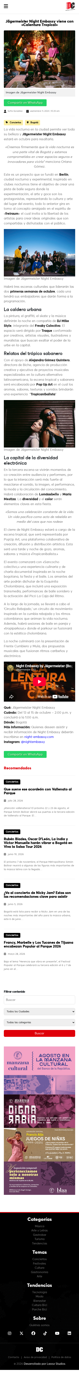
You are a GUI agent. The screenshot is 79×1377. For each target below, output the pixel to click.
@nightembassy (33, 742)
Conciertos (39, 1259)
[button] (6, 6)
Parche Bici (39, 1309)
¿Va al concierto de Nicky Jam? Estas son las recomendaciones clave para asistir (37, 894)
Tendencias (39, 1243)
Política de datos (61, 1357)
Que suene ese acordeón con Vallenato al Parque (38, 791)
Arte (39, 1276)
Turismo (40, 1239)
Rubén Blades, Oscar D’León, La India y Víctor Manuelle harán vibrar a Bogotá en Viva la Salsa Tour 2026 (38, 843)
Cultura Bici (39, 1305)
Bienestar (39, 1301)
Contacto (13, 1357)
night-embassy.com (39, 737)
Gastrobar (39, 1235)
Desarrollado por (44, 1363)
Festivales (39, 1263)
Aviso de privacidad (35, 1357)
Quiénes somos (39, 1325)
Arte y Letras (39, 1230)
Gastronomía (39, 1272)
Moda (39, 1296)
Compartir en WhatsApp (25, 102)
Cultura (39, 1267)
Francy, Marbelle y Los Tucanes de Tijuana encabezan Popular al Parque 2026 (38, 944)
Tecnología (39, 1292)
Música (39, 1226)
